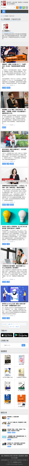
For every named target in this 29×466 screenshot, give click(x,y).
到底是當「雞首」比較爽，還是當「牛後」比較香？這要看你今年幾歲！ (16, 430)
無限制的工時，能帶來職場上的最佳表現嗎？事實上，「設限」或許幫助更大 (16, 444)
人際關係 (12, 163)
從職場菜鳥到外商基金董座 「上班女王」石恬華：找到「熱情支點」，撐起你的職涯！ (14, 186)
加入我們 (15, 457)
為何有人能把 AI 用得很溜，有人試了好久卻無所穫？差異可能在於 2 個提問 (14, 227)
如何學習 (4, 244)
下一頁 (12, 326)
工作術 (8, 204)
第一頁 (4, 324)
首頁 (1, 16)
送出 (23, 345)
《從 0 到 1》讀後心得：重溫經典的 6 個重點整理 (16, 423)
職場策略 (4, 204)
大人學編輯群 (5, 31)
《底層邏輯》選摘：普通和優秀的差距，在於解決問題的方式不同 (16, 437)
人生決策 (4, 87)
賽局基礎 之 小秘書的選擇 (13, 416)
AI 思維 (8, 244)
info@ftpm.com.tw (17, 462)
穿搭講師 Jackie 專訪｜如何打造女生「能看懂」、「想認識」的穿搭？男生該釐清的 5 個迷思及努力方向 (14, 111)
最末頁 (17, 326)
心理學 (8, 163)
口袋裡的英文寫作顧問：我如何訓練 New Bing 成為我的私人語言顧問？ (13, 267)
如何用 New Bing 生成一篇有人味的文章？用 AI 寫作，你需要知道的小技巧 (14, 304)
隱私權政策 (21, 455)
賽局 (8, 418)
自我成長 (12, 204)
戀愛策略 (4, 127)
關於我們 (15, 455)
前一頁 (10, 324)
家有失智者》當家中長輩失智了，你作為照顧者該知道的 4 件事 (14, 150)
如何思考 (8, 87)
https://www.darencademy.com (8, 32)
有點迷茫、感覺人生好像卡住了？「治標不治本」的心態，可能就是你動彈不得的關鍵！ (14, 66)
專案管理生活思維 (8, 455)
